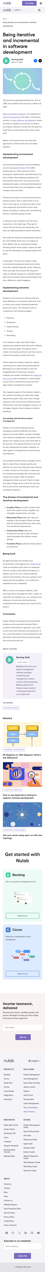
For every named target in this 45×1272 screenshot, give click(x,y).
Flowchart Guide (30, 1171)
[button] (34, 1061)
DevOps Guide (29, 1148)
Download (8, 1099)
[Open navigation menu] (40, 3)
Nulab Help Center (11, 1125)
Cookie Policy (9, 1221)
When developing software (14, 114)
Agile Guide (28, 1144)
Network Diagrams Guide (31, 1157)
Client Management (31, 1103)
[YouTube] (38, 1233)
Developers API (9, 1133)
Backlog (7, 1075)
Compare (7, 1141)
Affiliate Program (10, 1205)
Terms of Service (10, 1225)
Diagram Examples (11, 1146)
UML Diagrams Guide (32, 1162)
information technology (14, 830)
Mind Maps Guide (30, 1166)
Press (6, 1196)
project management (12, 117)
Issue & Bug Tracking (32, 1083)
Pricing (6, 1087)
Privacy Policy (9, 1217)
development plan (17, 168)
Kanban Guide (29, 1152)
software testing (11, 708)
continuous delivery (12, 790)
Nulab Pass (8, 1083)
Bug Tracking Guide (31, 1131)
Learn (6, 1137)
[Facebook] (6, 1233)
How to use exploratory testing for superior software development (20, 796)
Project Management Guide (32, 1126)
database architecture (14, 749)
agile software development (24, 120)
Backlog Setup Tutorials (9, 1151)
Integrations (8, 1095)
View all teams (29, 1112)
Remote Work (29, 1099)
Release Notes (9, 1156)
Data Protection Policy (12, 1209)
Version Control (29, 1087)
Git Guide (27, 1135)
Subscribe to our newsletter (17, 1240)
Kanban (27, 1091)
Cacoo (6, 1079)
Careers (7, 1188)
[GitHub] (32, 1233)
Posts (5, 19)
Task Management (31, 1079)
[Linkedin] (25, 1233)
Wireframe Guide (30, 1140)
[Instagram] (13, 1233)
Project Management (32, 1075)
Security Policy (9, 1213)
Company (7, 1184)
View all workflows (31, 1107)
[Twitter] (19, 1233)
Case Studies (9, 1091)
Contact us (8, 1200)
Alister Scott (35, 564)
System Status (9, 1129)
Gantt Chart (28, 1095)
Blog (5, 1192)
